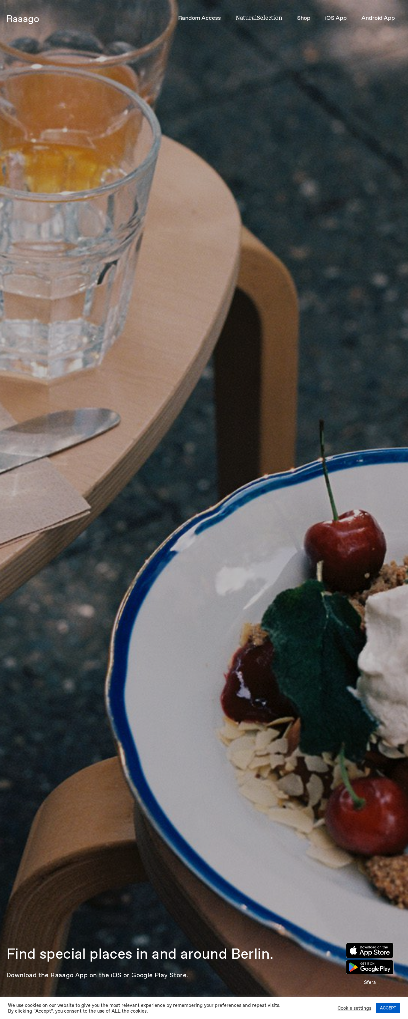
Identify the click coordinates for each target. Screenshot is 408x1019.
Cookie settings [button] (354, 1008)
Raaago (22, 18)
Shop (303, 18)
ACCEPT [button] (388, 1008)
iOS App (336, 18)
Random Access (199, 18)
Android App (378, 18)
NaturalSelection (259, 17)
